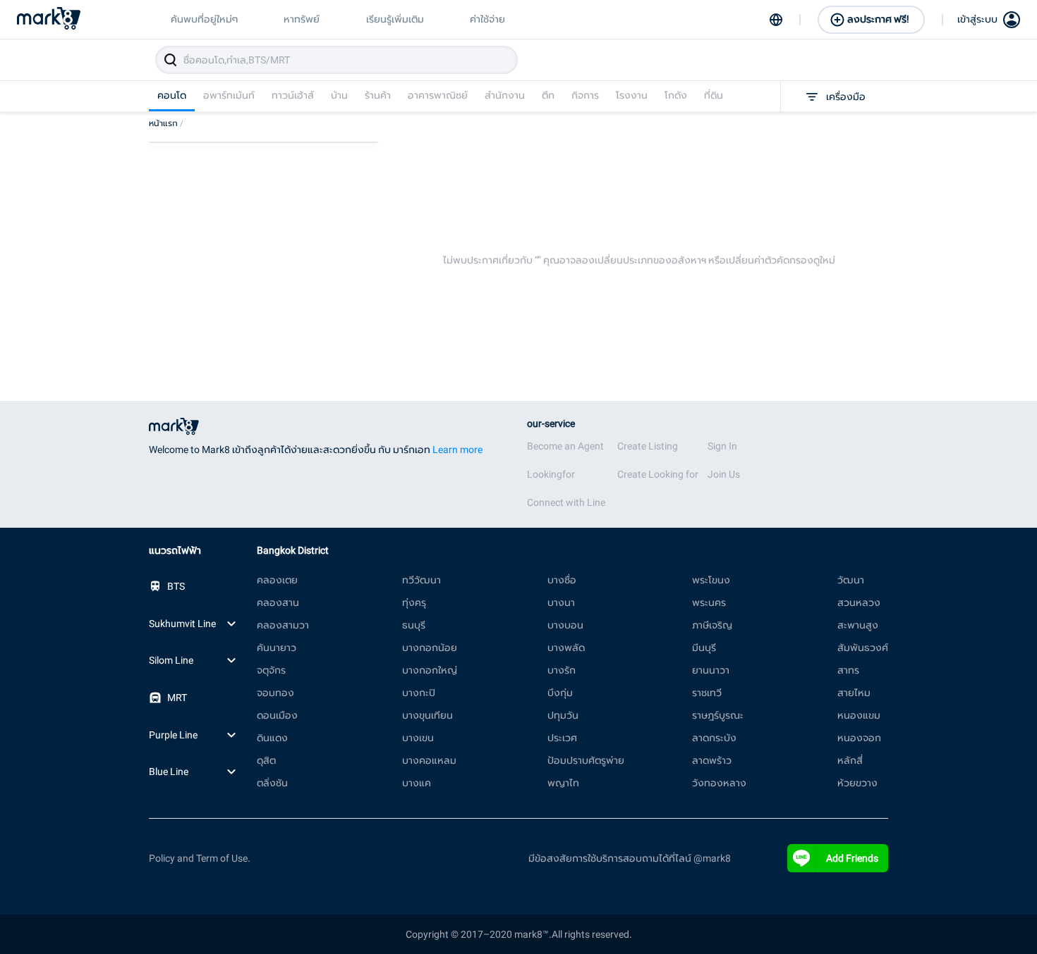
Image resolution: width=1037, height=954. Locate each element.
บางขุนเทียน (427, 715)
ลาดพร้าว (712, 760)
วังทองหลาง (719, 782)
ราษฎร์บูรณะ (718, 715)
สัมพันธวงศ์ (862, 647)
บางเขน (418, 737)
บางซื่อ (561, 580)
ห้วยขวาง (857, 782)
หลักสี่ (850, 760)
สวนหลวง (858, 602)
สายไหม (854, 692)
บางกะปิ (418, 692)
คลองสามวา (283, 625)
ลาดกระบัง (714, 737)
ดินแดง (272, 737)
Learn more (457, 449)
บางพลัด (566, 647)
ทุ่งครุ (414, 602)
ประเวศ (562, 737)
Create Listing (647, 446)
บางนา (561, 602)
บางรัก (561, 670)
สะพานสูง (857, 625)
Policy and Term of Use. (199, 858)
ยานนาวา (710, 670)
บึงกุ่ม (560, 692)
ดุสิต (266, 760)
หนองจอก (859, 737)
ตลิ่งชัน (272, 782)
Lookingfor (551, 474)
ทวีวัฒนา (421, 580)
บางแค (416, 782)
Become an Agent (565, 446)
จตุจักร (271, 670)
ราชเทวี (707, 692)
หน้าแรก (166, 123)
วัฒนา (850, 580)
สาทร (848, 670)
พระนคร (709, 602)
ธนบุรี (413, 625)
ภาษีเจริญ (712, 625)
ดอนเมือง (277, 715)
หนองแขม (858, 715)
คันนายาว (276, 647)
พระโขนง (711, 580)
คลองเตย (277, 580)
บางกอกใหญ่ (429, 670)
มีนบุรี (704, 647)
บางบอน (565, 625)
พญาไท (563, 782)
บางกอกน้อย (429, 647)
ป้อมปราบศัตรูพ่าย (585, 760)
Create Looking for (657, 474)
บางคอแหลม (429, 760)
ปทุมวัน (562, 715)
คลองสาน (278, 602)
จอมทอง (275, 692)
